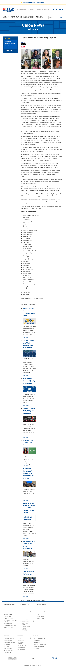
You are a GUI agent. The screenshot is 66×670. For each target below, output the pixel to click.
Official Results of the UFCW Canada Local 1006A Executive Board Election (29, 508)
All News (33, 29)
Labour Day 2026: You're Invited (29, 573)
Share (23, 42)
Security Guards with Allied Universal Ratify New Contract (28, 344)
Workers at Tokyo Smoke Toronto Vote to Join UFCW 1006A (29, 312)
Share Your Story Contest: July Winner (28, 442)
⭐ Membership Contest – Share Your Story (33, 2)
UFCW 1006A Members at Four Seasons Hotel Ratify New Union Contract (29, 473)
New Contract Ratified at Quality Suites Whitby (29, 381)
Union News (33, 25)
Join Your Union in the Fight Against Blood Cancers (29, 410)
